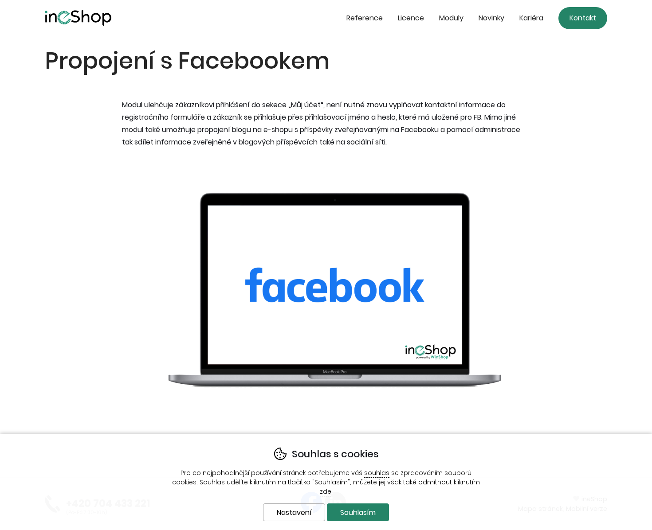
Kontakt (583, 18)
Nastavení (294, 512)
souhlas (376, 472)
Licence (411, 18)
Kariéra (531, 18)
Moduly (451, 18)
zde (325, 491)
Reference (364, 18)
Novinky (491, 18)
